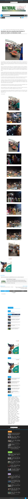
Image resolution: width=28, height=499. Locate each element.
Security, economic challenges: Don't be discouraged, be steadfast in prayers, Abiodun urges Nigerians (15, 470)
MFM (8, 410)
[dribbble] (16, 0)
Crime (12, 400)
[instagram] (20, 0)
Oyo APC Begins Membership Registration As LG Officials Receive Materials (15, 441)
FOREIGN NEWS (10, 406)
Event (18, 404)
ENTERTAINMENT (14, 404)
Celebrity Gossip (17, 399)
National (9, 411)
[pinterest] (13, 0)
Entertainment (10, 404)
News (13, 17)
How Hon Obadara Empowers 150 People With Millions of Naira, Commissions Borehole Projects (15, 448)
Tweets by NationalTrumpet (11, 312)
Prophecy (15, 417)
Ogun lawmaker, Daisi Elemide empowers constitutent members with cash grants (15, 462)
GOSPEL (16, 406)
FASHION (9, 405)
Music (11, 410)
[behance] (19, 0)
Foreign (18, 405)
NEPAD (17, 411)
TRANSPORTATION (10, 423)
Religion (17, 418)
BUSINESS (12, 399)
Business (9, 399)
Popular (14, 314)
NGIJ (13, 412)
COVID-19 (9, 400)
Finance (15, 405)
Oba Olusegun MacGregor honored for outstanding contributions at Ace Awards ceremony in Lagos (15, 382)
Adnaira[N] (17, 359)
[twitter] (10, 0)
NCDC (15, 411)
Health (18, 406)
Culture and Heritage (16, 400)
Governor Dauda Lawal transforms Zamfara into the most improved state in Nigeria (15, 493)
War (13, 423)
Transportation (13, 422)
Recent (10, 314)
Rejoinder (9, 418)
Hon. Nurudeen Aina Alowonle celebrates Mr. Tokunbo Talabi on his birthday (15, 392)
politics (17, 416)
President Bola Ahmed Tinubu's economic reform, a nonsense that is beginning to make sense (15, 489)
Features (12, 405)
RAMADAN (18, 417)
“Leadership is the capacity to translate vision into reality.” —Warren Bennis (15, 486)
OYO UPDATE (9, 416)
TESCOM (9, 422)
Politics (9, 417)
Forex (13, 406)
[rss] (17, 0)
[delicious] (22, 0)
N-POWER (14, 410)
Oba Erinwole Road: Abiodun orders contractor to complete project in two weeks (15, 458)
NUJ (16, 412)
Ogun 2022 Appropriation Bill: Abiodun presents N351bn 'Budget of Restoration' (15, 455)
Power (12, 417)
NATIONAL (12, 411)
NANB (16, 410)
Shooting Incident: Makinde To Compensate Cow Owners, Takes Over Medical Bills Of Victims (15, 437)
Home (1, 29)
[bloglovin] (14, 0)
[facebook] (9, 0)
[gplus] (12, 0)
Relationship (13, 418)
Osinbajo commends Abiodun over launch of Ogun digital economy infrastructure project (15, 466)
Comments (18, 314)
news (8, 412)
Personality (13, 416)
